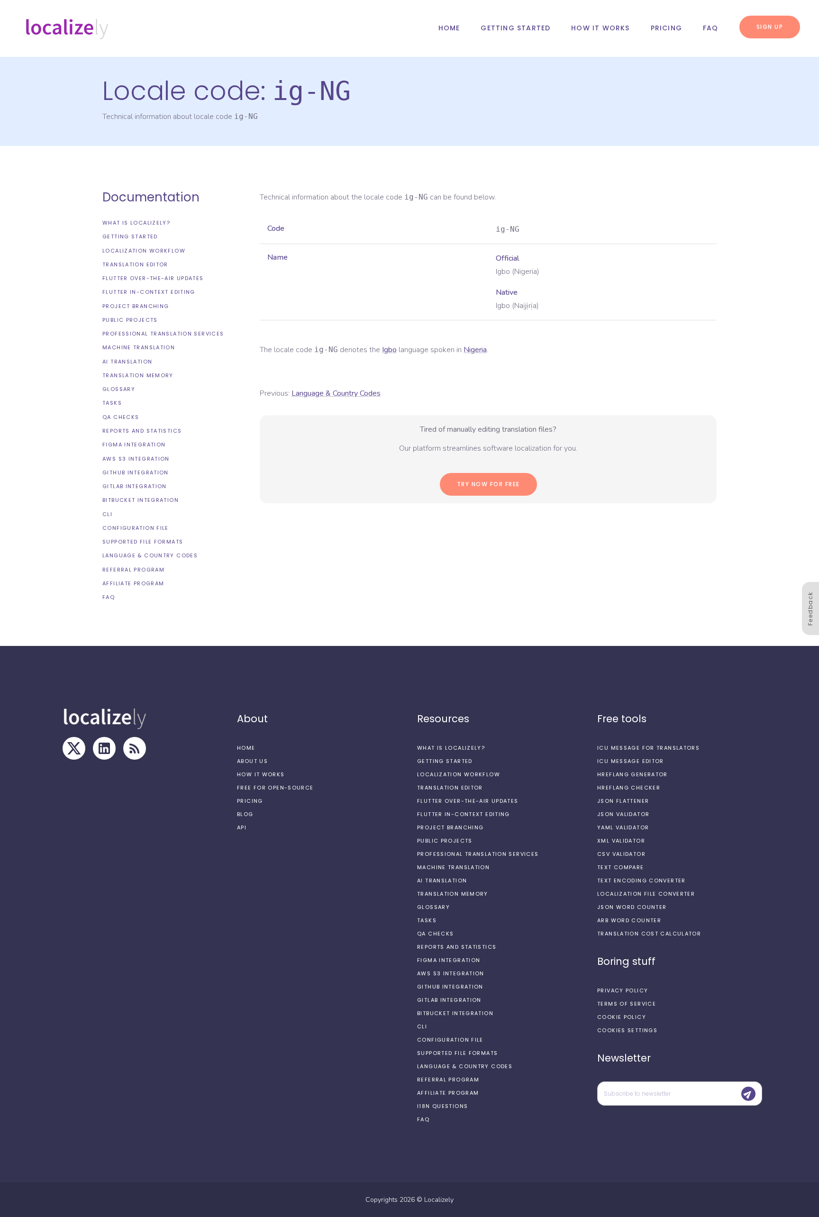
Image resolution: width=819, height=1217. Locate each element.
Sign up (769, 27)
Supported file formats (142, 541)
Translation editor (135, 264)
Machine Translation (138, 347)
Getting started (515, 28)
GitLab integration (134, 486)
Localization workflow (143, 250)
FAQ (711, 28)
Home (449, 28)
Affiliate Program (133, 583)
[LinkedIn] (104, 748)
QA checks (120, 417)
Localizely (439, 1199)
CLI (107, 514)
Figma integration (133, 444)
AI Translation (127, 361)
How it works (600, 28)
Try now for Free (488, 484)
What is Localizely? (136, 223)
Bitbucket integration (140, 500)
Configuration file (135, 528)
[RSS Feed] (134, 748)
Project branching (135, 306)
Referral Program (133, 569)
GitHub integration (135, 472)
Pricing (666, 28)
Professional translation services (163, 333)
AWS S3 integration (136, 459)
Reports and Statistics (142, 431)
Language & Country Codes (150, 555)
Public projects (130, 320)
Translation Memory (137, 375)
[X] (74, 748)
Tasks (112, 403)
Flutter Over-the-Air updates (153, 278)
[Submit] (748, 1094)
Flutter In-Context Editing (148, 292)
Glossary (118, 389)
